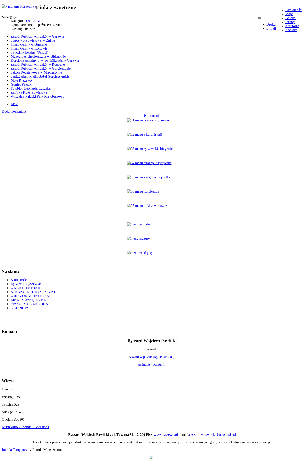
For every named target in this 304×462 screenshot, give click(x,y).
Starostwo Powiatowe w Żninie (33, 40)
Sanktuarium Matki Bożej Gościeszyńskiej (40, 76)
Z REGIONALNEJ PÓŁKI (30, 296)
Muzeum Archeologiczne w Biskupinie (38, 56)
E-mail (271, 28)
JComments (152, 115)
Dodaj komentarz (14, 111)
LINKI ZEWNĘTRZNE (28, 300)
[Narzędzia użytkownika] (259, 18)
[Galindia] (152, 229)
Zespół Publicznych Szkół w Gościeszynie (41, 68)
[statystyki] (151, 458)
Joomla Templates (14, 450)
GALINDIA (19, 308)
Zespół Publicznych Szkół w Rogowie (38, 64)
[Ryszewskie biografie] (152, 153)
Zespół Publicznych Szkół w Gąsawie (37, 36)
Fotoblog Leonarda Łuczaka (31, 88)
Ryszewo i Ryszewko (26, 284)
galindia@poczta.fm (152, 364)
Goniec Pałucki (21, 84)
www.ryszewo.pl (166, 434)
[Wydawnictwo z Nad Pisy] (152, 257)
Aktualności (19, 280)
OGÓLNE (33, 21)
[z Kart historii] (152, 139)
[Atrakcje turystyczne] (152, 167)
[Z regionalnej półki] (152, 182)
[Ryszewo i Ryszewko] (152, 125)
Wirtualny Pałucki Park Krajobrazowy (37, 96)
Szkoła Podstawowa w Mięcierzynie (36, 72)
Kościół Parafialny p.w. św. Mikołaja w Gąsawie (45, 60)
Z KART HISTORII (25, 288)
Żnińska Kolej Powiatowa (29, 92)
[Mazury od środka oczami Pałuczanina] (152, 243)
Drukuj (271, 24)
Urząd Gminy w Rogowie (29, 48)
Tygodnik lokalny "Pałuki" (30, 52)
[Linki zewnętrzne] (152, 210)
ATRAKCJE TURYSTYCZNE (33, 292)
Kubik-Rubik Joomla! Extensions (25, 427)
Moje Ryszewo (21, 80)
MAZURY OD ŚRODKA (29, 304)
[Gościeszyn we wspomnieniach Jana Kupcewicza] (152, 196)
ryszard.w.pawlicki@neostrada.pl (152, 357)
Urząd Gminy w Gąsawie (29, 44)
